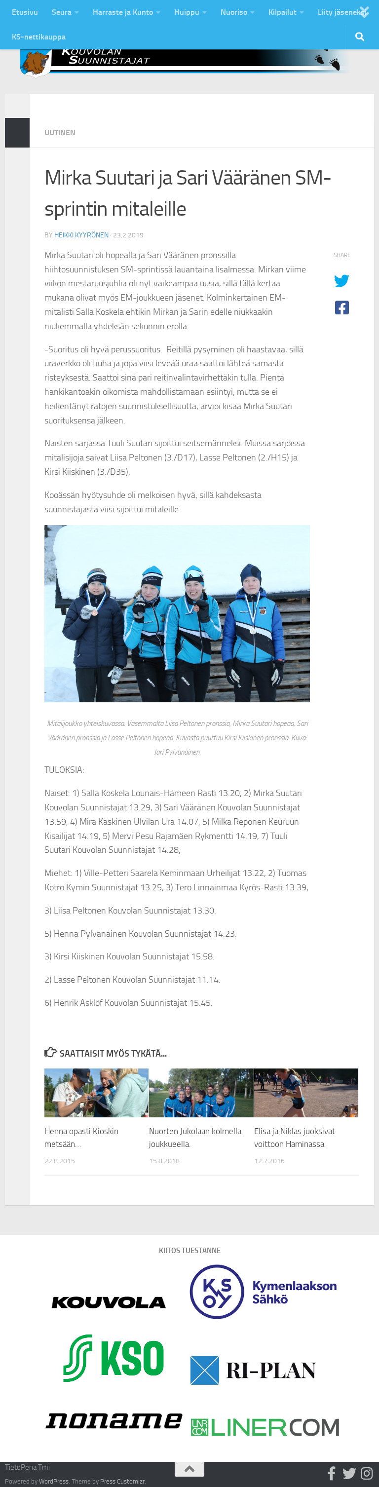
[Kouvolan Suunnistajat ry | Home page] (189, 58)
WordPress (54, 1481)
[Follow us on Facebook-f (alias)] (332, 1474)
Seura (62, 12)
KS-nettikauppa (39, 36)
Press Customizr (122, 1481)
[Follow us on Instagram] (367, 1474)
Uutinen (60, 132)
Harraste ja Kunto (123, 12)
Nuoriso (234, 12)
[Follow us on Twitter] (349, 1474)
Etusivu (25, 12)
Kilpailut (282, 12)
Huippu (186, 12)
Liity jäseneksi (342, 12)
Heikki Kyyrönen (81, 235)
